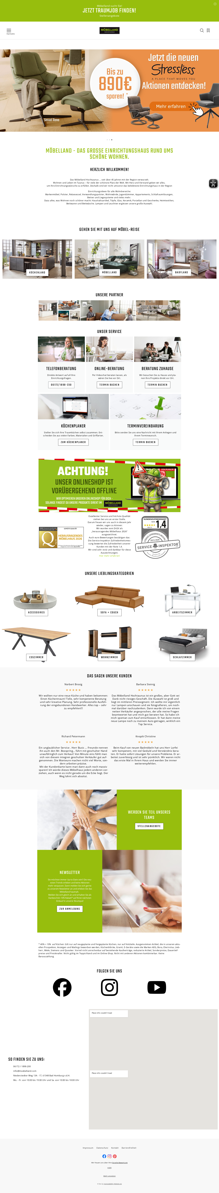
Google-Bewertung (119, 1163)
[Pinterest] (115, 1157)
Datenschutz (102, 1148)
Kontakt (115, 1148)
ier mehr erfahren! (110, 555)
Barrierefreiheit (129, 1148)
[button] (107, 139)
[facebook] (104, 1157)
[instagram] (109, 1157)
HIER (109, 1168)
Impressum (88, 1148)
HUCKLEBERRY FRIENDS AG (113, 1184)
